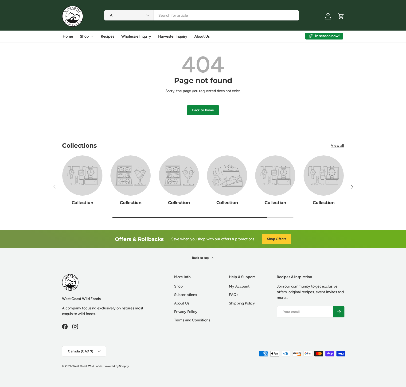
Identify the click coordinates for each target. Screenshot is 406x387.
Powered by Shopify (116, 366)
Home (68, 36)
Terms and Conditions (192, 320)
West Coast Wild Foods (87, 366)
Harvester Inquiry (172, 36)
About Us (202, 36)
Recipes (107, 36)
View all (337, 145)
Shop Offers (276, 239)
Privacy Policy (185, 311)
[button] (341, 16)
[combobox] (201, 15)
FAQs (233, 294)
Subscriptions (185, 294)
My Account (239, 286)
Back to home (203, 110)
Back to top (200, 258)
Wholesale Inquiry (136, 36)
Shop (84, 36)
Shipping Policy (242, 303)
